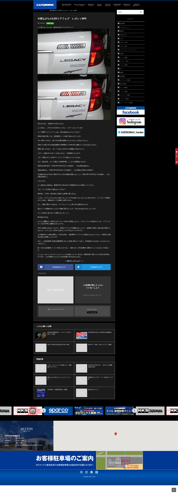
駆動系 (121, 72)
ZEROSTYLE (126, 5)
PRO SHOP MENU (66, 5)
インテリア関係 (124, 99)
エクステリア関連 (125, 95)
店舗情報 (122, 76)
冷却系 (121, 54)
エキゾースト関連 (125, 80)
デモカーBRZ (123, 46)
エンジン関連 (123, 57)
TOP (36, 10)
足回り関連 (123, 84)
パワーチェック (124, 27)
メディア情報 (123, 65)
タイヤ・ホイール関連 (126, 103)
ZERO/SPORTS (117, 5)
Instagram (86, 472)
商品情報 (122, 23)
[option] (28, 411)
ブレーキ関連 (123, 87)
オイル (121, 39)
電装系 (121, 31)
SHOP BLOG (91, 5)
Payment (99, 5)
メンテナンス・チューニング (128, 50)
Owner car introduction (80, 5)
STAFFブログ (43, 10)
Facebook (81, 472)
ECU (121, 69)
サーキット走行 (124, 61)
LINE (96, 472)
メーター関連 (123, 91)
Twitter (91, 472)
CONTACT (108, 5)
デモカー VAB (123, 42)
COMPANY (136, 5)
